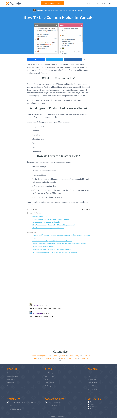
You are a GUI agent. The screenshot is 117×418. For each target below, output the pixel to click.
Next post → (86, 209)
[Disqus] (58, 278)
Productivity (74, 355)
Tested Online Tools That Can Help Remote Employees (51, 249)
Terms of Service (92, 382)
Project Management (39, 355)
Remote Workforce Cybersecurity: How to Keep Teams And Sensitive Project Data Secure (61, 236)
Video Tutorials (11, 379)
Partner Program (92, 379)
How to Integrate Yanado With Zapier (46, 222)
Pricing (96, 3)
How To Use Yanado (12, 376)
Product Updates (49, 358)
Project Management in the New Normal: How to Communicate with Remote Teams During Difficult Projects (59, 245)
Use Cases (85, 358)
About (104, 3)
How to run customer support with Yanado (48, 228)
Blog (88, 3)
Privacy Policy (91, 386)
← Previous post (32, 209)
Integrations (10, 382)
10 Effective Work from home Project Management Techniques (54, 252)
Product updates (11, 373)
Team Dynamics (59, 355)
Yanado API (10, 386)
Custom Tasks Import (40, 216)
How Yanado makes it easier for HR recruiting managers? (53, 225)
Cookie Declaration (93, 389)
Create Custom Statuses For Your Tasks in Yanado (50, 219)
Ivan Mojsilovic (42, 10)
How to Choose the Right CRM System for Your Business (52, 241)
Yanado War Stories (69, 358)
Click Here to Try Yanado (52, 3)
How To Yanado (78, 10)
